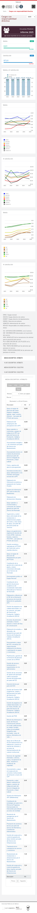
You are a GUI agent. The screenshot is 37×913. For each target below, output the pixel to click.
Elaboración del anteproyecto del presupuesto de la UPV (14, 423)
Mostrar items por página (18, 393)
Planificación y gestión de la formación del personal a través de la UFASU (14, 657)
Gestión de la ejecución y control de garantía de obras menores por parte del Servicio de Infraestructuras (14, 839)
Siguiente (23, 881)
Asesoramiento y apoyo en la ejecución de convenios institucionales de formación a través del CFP (14, 773)
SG (25, 405)
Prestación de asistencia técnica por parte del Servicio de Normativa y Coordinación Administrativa (14, 827)
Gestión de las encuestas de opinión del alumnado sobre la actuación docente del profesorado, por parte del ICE (14, 676)
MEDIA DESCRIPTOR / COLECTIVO (13, 367)
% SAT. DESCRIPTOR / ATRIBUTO (13, 363)
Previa (13, 881)
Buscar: (9, 397)
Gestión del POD (12, 716)
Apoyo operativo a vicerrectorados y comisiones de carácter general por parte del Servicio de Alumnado (14, 506)
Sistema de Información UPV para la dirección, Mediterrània (14, 491)
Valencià (18, 2)
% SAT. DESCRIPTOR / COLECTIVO (13, 372)
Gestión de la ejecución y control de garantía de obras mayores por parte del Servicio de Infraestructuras (14, 869)
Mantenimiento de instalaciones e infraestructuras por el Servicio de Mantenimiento (13, 857)
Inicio (4, 11)
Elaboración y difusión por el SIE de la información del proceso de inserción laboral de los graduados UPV (14, 599)
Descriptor (10, 405)
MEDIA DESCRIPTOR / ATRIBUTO (13, 358)
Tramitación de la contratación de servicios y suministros (14, 848)
